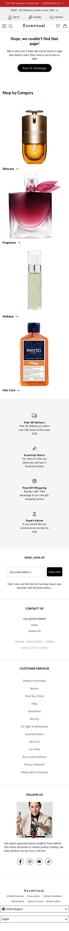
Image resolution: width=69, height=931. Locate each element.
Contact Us (34, 631)
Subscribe (55, 571)
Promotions (34, 711)
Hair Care (9, 390)
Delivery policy (53, 901)
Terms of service (35, 901)
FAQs (34, 703)
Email (34, 625)
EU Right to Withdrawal (34, 726)
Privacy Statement (34, 764)
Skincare (9, 168)
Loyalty (37, 16)
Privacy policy (33, 896)
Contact (58, 16)
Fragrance (10, 242)
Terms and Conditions (34, 756)
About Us (34, 741)
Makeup (8, 316)
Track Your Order (34, 696)
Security (34, 718)
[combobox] (34, 909)
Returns (34, 688)
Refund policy (18, 901)
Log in (16, 16)
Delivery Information (34, 680)
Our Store (34, 749)
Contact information (53, 896)
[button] (4, 25)
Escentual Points (34, 734)
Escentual (19, 896)
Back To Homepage (35, 68)
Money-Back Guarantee (34, 772)
